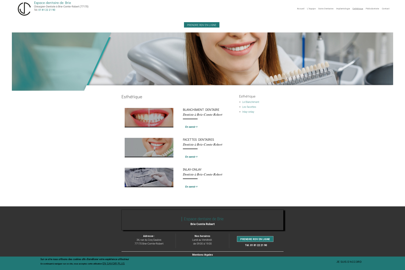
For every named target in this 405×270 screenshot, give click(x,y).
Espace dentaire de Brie (52, 2)
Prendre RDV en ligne (201, 25)
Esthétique (358, 8)
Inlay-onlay (248, 111)
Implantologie (343, 8)
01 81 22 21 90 (46, 9)
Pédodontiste (372, 8)
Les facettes (249, 106)
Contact (386, 8)
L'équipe (311, 8)
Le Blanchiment (250, 102)
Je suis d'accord (349, 262)
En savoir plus (114, 263)
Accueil (301, 8)
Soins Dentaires (326, 8)
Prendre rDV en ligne (255, 239)
